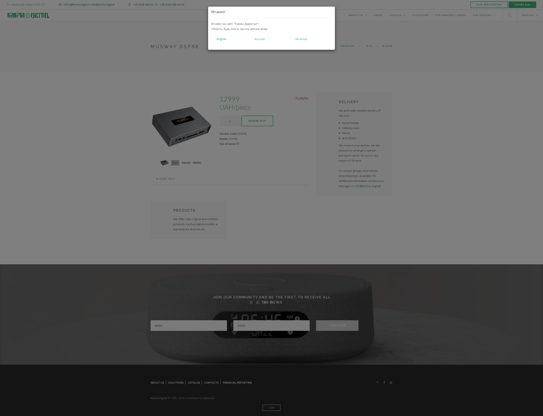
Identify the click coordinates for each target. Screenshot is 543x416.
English (221, 39)
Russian (260, 39)
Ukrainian (301, 39)
